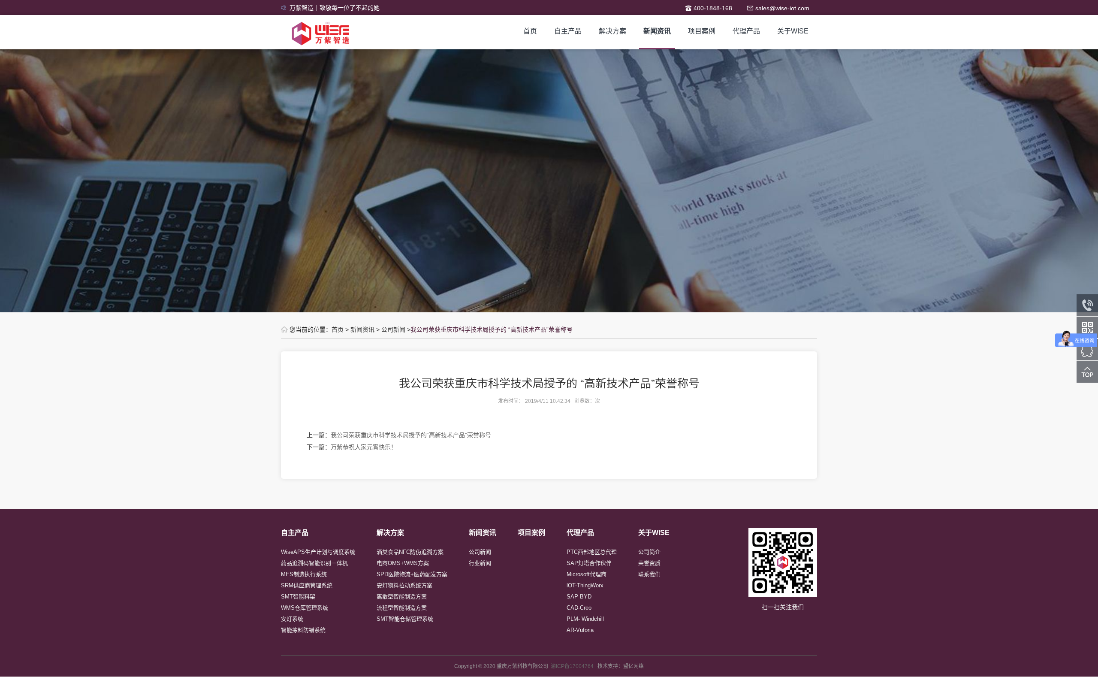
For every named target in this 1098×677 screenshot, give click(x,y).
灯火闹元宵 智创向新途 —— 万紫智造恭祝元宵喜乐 (358, 7)
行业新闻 (480, 563)
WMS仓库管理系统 (304, 607)
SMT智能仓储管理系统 (405, 619)
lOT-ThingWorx (585, 585)
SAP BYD (579, 596)
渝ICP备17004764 (574, 666)
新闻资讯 (657, 31)
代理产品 (746, 31)
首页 (530, 31)
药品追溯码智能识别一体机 (314, 563)
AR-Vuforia (580, 630)
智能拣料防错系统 (303, 630)
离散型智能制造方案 (402, 596)
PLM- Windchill (585, 619)
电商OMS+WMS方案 (403, 563)
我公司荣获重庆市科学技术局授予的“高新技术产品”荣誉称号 (411, 435)
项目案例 (701, 31)
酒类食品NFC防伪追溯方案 (410, 552)
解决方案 (612, 31)
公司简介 (649, 552)
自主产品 (568, 31)
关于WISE (792, 31)
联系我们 (649, 574)
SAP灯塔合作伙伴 (589, 563)
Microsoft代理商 (586, 574)
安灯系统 (292, 619)
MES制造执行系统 (304, 574)
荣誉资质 (649, 563)
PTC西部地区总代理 (592, 552)
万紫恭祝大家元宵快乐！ (364, 447)
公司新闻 (393, 329)
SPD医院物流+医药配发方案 (412, 574)
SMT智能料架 (298, 596)
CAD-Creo (579, 607)
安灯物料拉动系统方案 (404, 585)
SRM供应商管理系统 (306, 585)
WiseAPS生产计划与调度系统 (318, 552)
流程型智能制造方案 (402, 607)
